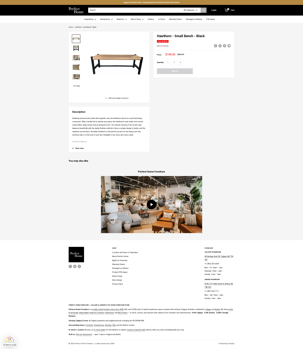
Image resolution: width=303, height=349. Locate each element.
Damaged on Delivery (194, 19)
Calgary (208, 309)
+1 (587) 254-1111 (212, 291)
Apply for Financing (119, 260)
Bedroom (120, 19)
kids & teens (122, 313)
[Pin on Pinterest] (220, 45)
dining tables (84, 313)
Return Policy (117, 276)
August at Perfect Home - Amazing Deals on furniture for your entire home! (151, 2)
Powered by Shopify (226, 343)
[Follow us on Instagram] (74, 266)
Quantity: (160, 62)
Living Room (89, 19)
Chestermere (99, 325)
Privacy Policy (117, 284)
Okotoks (108, 325)
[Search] (204, 10)
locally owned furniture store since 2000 (108, 309)
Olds (114, 325)
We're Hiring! (117, 280)
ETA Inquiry (210, 19)
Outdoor (151, 19)
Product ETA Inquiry (119, 272)
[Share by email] (229, 45)
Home (71, 27)
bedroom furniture (97, 313)
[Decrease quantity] (167, 62)
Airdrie (217, 309)
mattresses (109, 313)
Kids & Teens (136, 19)
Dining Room (105, 19)
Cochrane (89, 325)
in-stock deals (99, 330)
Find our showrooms (84, 334)
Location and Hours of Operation (125, 252)
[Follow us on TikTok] (79, 266)
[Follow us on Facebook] (70, 266)
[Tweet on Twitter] (224, 45)
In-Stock (161, 19)
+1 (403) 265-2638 (212, 264)
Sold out (175, 71)
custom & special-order (136, 330)
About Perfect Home (120, 256)
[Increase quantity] (180, 62)
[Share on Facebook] (215, 45)
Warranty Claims (175, 19)
